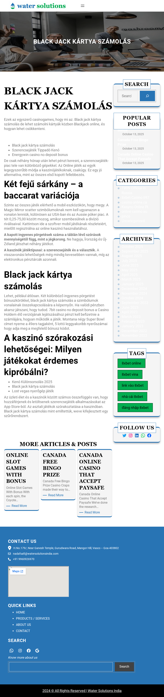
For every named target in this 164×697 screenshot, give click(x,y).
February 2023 (133, 321)
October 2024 (132, 298)
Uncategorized (133, 221)
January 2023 (132, 326)
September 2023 (135, 303)
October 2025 (132, 247)
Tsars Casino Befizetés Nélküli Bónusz (34, 265)
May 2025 (129, 270)
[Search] (147, 96)
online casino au (134, 211)
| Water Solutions (99, 691)
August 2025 (132, 256)
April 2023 (130, 312)
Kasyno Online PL (135, 207)
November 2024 (134, 293)
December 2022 (134, 331)
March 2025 (131, 279)
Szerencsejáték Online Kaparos (28, 137)
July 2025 (129, 261)
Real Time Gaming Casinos (90, 422)
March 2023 (131, 317)
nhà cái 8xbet (132, 396)
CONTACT (23, 631)
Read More (20, 506)
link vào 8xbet (133, 385)
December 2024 (134, 289)
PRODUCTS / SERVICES (33, 618)
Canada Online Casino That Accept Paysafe (135, 156)
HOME (20, 612)
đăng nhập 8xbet (135, 407)
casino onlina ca (134, 202)
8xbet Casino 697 (135, 197)
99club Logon (14, 422)
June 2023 (130, 307)
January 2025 (132, 284)
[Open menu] (82, 5)
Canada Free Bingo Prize (133, 142)
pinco (126, 216)
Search (124, 666)
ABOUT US (23, 625)
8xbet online (131, 363)
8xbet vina (130, 374)
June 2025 (130, 265)
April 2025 (130, 275)
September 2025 (135, 251)
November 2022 (134, 335)
